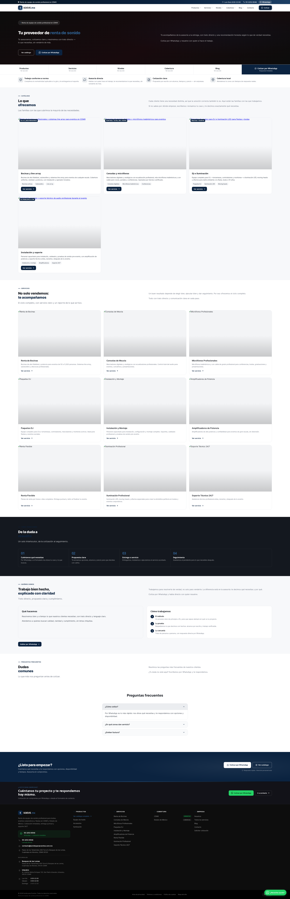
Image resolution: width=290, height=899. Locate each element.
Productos (195, 8)
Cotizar (266, 8)
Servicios (207, 8)
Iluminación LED (210, 184)
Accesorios (77, 823)
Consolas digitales (113, 184)
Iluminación (77, 827)
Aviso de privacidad (138, 894)
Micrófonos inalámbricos (131, 184)
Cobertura (230, 8)
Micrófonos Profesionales (123, 823)
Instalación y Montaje (121, 830)
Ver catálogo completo (81, 816)
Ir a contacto (262, 793)
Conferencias (146, 184)
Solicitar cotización (201, 830)
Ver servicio (27, 189)
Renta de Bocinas (120, 816)
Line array (50, 184)
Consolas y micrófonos (117, 173)
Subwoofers (39, 184)
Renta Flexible (119, 838)
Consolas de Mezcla (121, 820)
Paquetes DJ (197, 184)
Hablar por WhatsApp (28, 644)
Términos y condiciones (154, 894)
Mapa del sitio (182, 894)
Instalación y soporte (31, 252)
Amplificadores (44, 263)
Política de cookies (170, 894)
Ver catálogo (26, 52)
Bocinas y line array (31, 173)
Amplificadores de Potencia (124, 834)
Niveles (218, 8)
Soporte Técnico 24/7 (122, 845)
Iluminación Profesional (122, 841)
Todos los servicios (201, 820)
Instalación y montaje (29, 263)
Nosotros (197, 816)
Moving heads (222, 184)
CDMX (172, 816)
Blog (240, 8)
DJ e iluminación (200, 173)
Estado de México (172, 820)
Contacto (250, 8)
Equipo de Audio (79, 820)
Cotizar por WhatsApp (50, 52)
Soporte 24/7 (56, 263)
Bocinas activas (27, 184)
